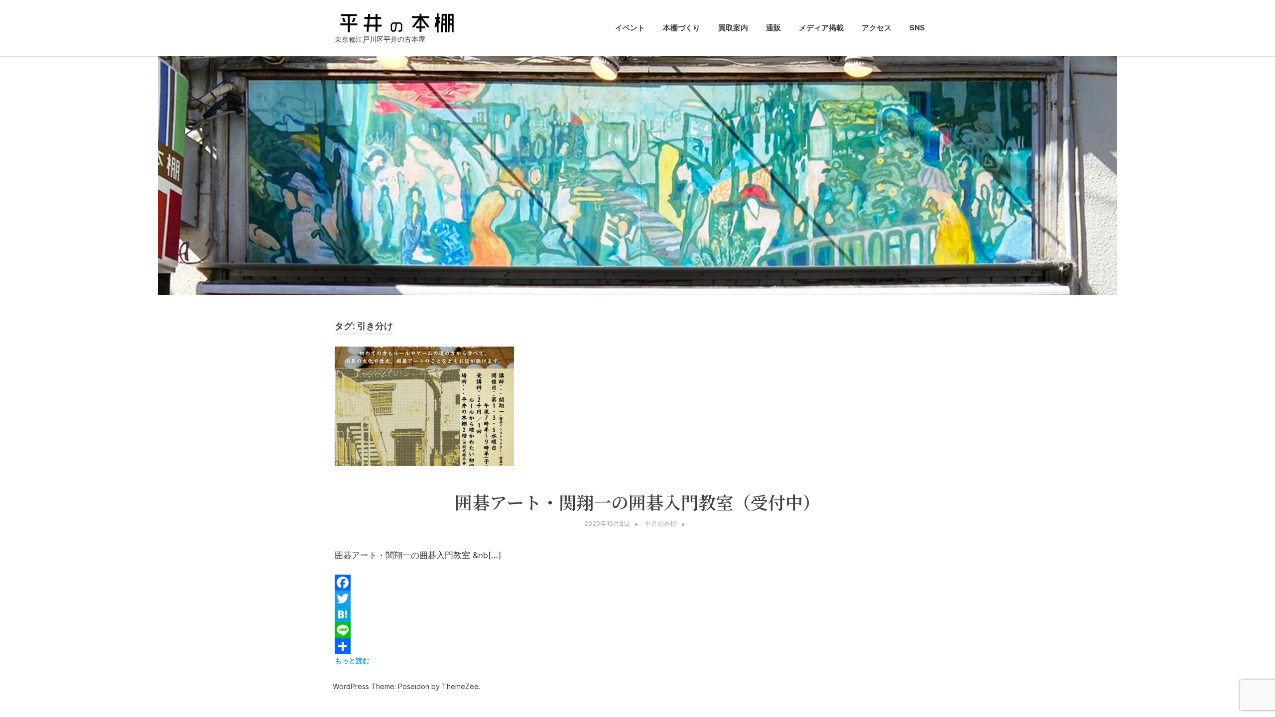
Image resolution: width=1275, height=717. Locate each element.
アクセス (877, 27)
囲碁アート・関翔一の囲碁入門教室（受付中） (637, 501)
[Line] (637, 630)
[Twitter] (637, 598)
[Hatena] (637, 614)
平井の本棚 (660, 523)
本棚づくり (681, 27)
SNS (917, 27)
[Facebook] (637, 583)
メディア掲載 (821, 27)
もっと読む (352, 660)
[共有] (637, 646)
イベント (630, 27)
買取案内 (733, 27)
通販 (773, 27)
